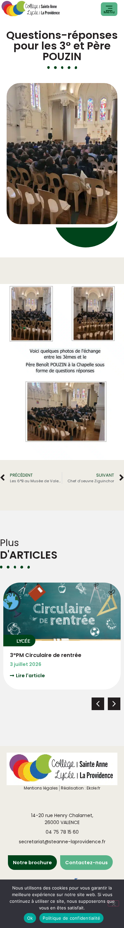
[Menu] (109, 8)
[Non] (113, 903)
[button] (19, 640)
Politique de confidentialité (71, 918)
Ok (30, 918)
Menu (109, 12)
